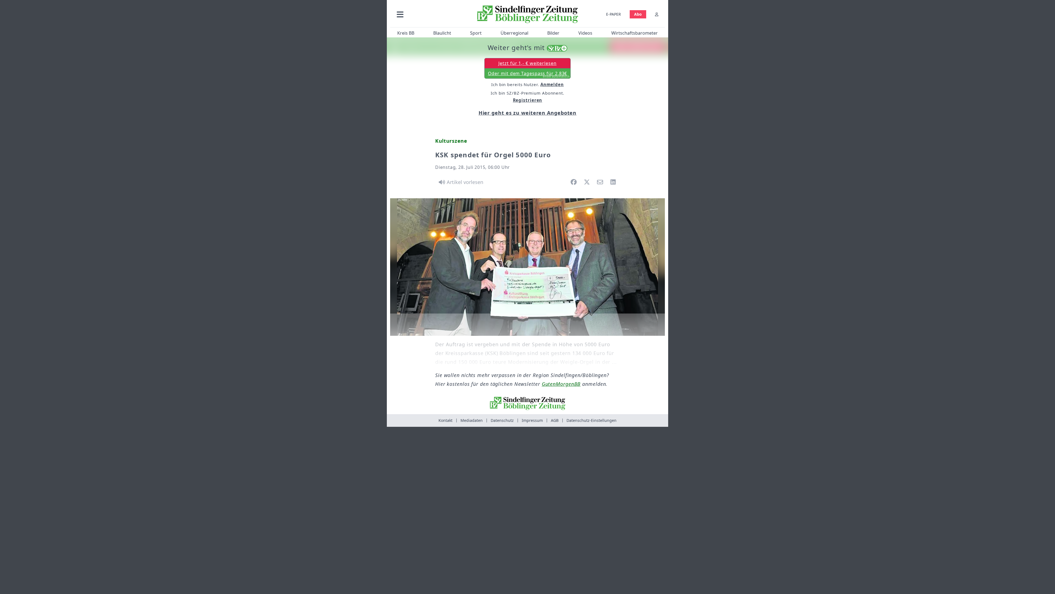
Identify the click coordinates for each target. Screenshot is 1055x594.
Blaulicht (442, 33)
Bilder (553, 33)
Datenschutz (502, 420)
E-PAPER (613, 14)
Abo (638, 14)
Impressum (532, 420)
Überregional (514, 33)
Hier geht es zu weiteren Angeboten (528, 112)
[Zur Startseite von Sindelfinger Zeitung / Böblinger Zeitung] (527, 14)
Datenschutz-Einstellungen (592, 420)
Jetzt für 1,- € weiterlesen (527, 63)
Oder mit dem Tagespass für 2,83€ (529, 74)
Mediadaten (471, 420)
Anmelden (552, 84)
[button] (429, 14)
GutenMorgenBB (561, 384)
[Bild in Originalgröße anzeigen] (527, 267)
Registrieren (527, 100)
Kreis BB (405, 33)
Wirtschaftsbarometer (634, 33)
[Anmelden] (656, 14)
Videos (585, 33)
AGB (555, 420)
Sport (476, 33)
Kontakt (445, 420)
